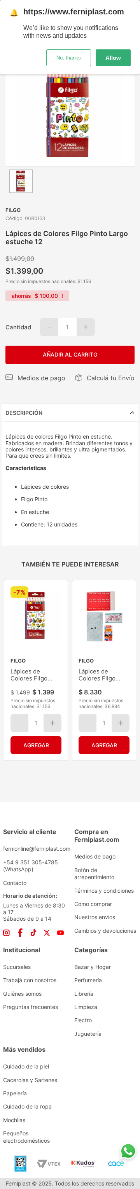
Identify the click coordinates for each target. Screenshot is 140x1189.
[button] (35, 378)
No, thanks (68, 58)
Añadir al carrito (70, 354)
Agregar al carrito (35, 745)
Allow (113, 57)
